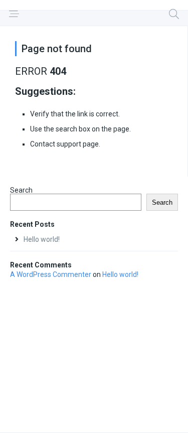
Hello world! (42, 239)
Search (21, 190)
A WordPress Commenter (50, 274)
